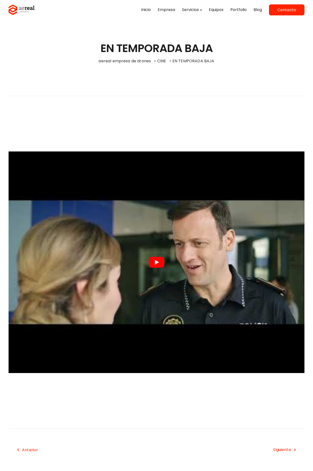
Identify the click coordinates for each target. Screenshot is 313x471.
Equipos (216, 9)
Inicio (146, 9)
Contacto (286, 10)
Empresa (166, 9)
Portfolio (238, 9)
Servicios (190, 9)
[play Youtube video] (156, 262)
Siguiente (282, 449)
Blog (258, 9)
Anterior (30, 450)
